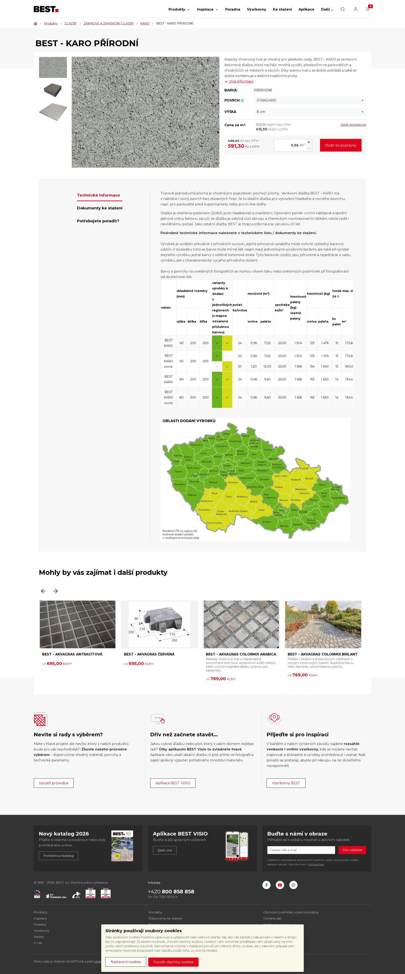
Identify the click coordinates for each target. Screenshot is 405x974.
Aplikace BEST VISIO (172, 783)
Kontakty (155, 912)
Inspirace (205, 9)
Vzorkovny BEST (286, 783)
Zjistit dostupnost (353, 125)
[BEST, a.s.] (266, 885)
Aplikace (306, 9)
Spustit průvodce (53, 783)
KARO (145, 23)
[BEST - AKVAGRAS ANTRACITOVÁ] (77, 624)
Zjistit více (164, 850)
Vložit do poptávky (340, 145)
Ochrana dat (272, 918)
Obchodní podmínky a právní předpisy (291, 912)
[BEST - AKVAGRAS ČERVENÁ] (159, 624)
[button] (188, 12)
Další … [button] (327, 9)
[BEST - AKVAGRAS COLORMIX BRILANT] (323, 624)
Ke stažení (282, 9)
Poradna (232, 9)
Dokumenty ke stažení (165, 918)
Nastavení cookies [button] (126, 962)
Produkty (177, 9)
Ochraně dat (316, 864)
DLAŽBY (70, 23)
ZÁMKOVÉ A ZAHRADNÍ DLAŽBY (109, 23)
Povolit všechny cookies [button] (173, 962)
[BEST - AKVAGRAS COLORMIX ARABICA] (241, 624)
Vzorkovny (256, 9)
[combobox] (310, 100)
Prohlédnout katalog (58, 856)
